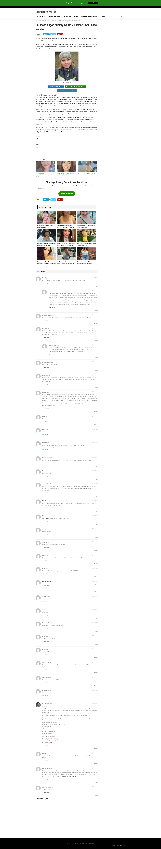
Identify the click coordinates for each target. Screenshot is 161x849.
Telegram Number (56, 86)
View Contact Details (70, 90)
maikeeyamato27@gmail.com (53, 740)
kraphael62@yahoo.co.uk (84, 304)
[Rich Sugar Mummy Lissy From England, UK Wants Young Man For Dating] (45, 166)
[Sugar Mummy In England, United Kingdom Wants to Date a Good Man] (66, 217)
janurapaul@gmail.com (84, 488)
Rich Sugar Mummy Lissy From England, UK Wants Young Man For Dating (44, 174)
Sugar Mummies (41, 17)
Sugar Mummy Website (46, 11)
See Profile (60, 90)
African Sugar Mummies (71, 17)
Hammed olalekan (46, 581)
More (103, 17)
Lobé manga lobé (46, 501)
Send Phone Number (67, 194)
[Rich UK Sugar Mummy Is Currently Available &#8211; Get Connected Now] (87, 166)
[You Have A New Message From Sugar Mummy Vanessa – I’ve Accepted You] (66, 253)
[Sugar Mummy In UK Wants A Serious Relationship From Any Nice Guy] (66, 166)
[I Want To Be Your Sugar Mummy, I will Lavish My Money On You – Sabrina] (66, 235)
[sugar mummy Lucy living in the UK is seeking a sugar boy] (86, 217)
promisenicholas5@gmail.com (70, 776)
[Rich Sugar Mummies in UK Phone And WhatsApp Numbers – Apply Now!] (86, 253)
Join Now (93, 3)
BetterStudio (122, 845)
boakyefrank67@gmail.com (80, 557)
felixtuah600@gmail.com (51, 518)
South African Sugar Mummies (90, 17)
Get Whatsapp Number (76, 86)
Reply (96, 286)
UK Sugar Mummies (54, 17)
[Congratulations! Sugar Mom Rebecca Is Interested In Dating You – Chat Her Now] (46, 253)
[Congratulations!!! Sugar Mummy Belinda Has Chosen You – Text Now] (46, 235)
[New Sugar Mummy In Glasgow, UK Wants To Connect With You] (86, 235)
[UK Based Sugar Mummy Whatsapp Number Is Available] (46, 217)
